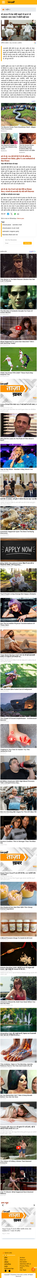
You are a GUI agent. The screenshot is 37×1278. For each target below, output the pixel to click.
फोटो (5, 1260)
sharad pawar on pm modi (10, 228)
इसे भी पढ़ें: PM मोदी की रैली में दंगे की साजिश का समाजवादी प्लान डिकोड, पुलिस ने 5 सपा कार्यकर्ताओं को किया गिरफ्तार (18, 158)
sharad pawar (6, 225)
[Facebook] (33, 27)
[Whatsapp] (15, 215)
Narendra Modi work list (10, 234)
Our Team (23, 1270)
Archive (22, 1257)
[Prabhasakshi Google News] (35, 43)
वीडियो (6, 1262)
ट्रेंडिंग (5, 1258)
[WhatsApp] (33, 34)
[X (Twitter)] (33, 30)
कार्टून (6, 1266)
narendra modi (17, 225)
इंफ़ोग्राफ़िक (7, 1264)
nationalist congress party (10, 231)
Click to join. (20, 218)
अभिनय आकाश (5, 43)
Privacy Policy (24, 1266)
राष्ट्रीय (7, 9)
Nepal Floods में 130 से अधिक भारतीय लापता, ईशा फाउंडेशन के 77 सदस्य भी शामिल (16, 1230)
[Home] (3, 9)
